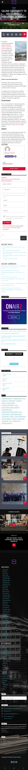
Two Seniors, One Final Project (10, 267)
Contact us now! (7, 745)
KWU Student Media (16, 414)
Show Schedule (6, 741)
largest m (4, 47)
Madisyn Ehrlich (16, 23)
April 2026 (5, 573)
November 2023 (6, 611)
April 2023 (5, 618)
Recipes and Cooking (7, 676)
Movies (4, 665)
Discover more (5, 732)
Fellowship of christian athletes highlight (14, 520)
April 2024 (5, 604)
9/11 (24, 398)
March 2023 (5, 620)
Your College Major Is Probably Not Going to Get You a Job (13, 340)
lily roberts (5, 416)
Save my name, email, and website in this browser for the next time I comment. (16, 216)
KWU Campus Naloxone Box (14, 469)
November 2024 (6, 596)
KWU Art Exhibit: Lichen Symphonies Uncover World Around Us (14, 540)
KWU (20, 412)
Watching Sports (7, 423)
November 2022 (6, 625)
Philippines (21, 419)
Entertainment (6, 654)
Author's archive (14, 169)
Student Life (16, 421)
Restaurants (5, 678)
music (12, 416)
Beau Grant (12, 401)
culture (4, 648)
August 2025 (5, 586)
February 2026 (6, 577)
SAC (10, 421)
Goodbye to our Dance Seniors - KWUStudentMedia (13, 266)
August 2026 (5, 569)
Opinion (4, 671)
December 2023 (6, 609)
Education (5, 650)
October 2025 (6, 582)
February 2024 (6, 605)
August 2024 (5, 602)
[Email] (15, 156)
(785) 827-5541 (7, 711)
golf (16, 405)
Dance (3, 403)
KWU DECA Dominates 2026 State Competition (14, 493)
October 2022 (6, 627)
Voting (4, 689)
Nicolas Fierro (6, 419)
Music (4, 667)
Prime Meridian (5, 388)
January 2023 (6, 624)
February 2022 (6, 636)
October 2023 (6, 613)
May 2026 (5, 571)
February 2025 (6, 591)
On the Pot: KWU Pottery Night (10, 258)
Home (4, 740)
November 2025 (6, 580)
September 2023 (6, 614)
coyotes (19, 401)
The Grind (4, 379)
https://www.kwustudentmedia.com (12, 708)
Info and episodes (14, 364)
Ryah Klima (5, 421)
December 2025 (6, 578)
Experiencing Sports (8, 405)
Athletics (4, 401)
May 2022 (5, 631)
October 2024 (6, 598)
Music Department (20, 416)
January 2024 (6, 607)
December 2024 (6, 595)
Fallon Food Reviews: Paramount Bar (11, 250)
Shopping (5, 680)
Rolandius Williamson (7, 454)
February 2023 (6, 622)
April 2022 (5, 633)
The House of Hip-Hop (7, 384)
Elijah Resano (11, 403)
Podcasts (5, 674)
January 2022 (6, 638)
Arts (3, 646)
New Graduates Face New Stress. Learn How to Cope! (13, 331)
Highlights (5, 663)
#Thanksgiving (17, 398)
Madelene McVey (6, 502)
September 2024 (6, 600)
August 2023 (5, 616)
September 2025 (6, 584)
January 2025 (6, 593)
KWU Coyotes (5, 414)
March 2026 (5, 575)
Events (4, 656)
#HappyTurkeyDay (7, 398)
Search (2, 235)
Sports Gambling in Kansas (7, 285)
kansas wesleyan (7, 410)
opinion (14, 419)
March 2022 (5, 634)
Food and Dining (6, 661)
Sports (4, 682)
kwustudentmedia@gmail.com (11, 713)
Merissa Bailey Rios (6, 478)
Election (4, 652)
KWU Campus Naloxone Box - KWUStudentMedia (13, 283)
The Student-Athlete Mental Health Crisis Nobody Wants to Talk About (13, 337)
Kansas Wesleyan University (10, 412)
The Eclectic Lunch (6, 374)
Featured (4, 436)
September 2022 (6, 629)
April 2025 (5, 587)
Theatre (4, 686)
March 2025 (5, 589)
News (14, 9)
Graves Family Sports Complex (10, 407)
